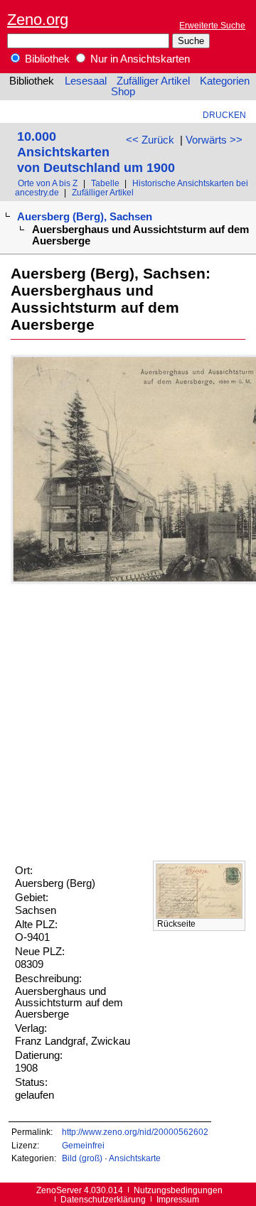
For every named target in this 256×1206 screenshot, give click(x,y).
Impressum (177, 1199)
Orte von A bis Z (48, 183)
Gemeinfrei (83, 1145)
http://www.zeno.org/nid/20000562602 (135, 1131)
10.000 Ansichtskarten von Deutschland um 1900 (96, 152)
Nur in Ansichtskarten (138, 59)
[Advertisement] (128, 722)
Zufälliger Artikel (153, 81)
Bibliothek (46, 59)
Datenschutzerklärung (103, 1199)
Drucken (224, 114)
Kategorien (225, 81)
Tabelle (105, 183)
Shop (123, 91)
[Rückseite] (199, 915)
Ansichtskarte (135, 1158)
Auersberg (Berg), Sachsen (84, 216)
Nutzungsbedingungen (178, 1190)
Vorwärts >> (214, 140)
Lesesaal (86, 81)
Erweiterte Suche (212, 25)
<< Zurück (150, 140)
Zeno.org (37, 19)
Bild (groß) (82, 1158)
